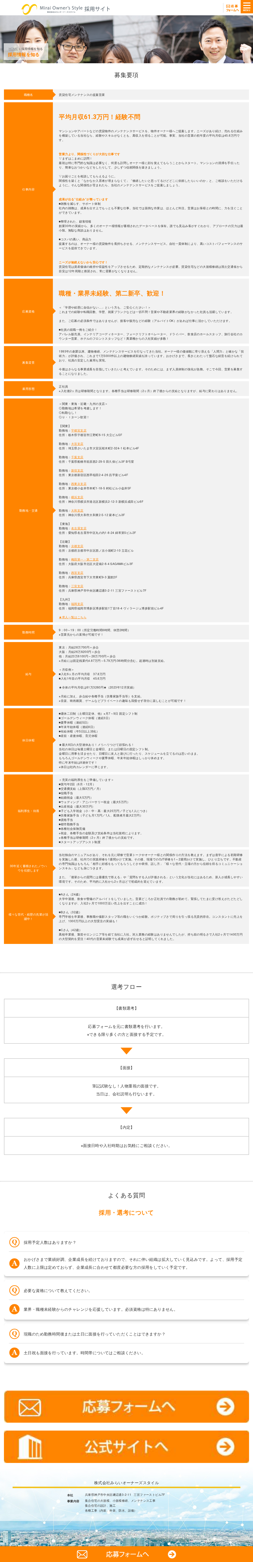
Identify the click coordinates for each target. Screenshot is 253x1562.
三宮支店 (77, 586)
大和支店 (77, 510)
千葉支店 (77, 457)
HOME (13, 48)
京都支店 (77, 546)
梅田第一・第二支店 (85, 559)
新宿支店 (77, 470)
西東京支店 (78, 483)
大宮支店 (77, 443)
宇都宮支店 (78, 430)
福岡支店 (77, 604)
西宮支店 (77, 572)
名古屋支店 (78, 528)
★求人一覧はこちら (72, 617)
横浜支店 (77, 497)
